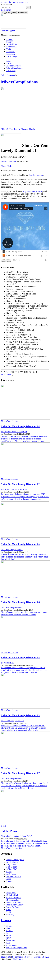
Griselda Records (13, 897)
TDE (8, 912)
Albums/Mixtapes (13, 66)
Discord (9, 39)
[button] (6, 10)
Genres (6, 920)
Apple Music (11, 44)
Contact (37, 957)
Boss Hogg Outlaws (14, 905)
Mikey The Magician (15, 859)
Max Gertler (11, 867)
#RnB (9, 166)
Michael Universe (13, 876)
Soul (20, 848)
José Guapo (11, 874)
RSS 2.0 (45, 957)
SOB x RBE (11, 869)
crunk (8, 935)
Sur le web (10, 70)
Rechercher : (6, 4)
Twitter (9, 49)
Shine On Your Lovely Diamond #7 (20, 773)
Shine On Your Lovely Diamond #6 (20, 602)
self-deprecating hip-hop (16, 947)
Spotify (9, 42)
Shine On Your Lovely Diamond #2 (20, 484)
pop (8, 943)
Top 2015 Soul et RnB (32, 191)
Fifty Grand (11, 864)
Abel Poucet (18, 959)
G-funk (9, 930)
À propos (28, 957)
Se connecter (17, 957)
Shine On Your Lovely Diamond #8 (20, 544)
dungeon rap (11, 945)
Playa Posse (11, 893)
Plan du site (6, 957)
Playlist (32, 129)
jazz (8, 933)
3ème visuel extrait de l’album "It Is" (16, 836)
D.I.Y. (9, 926)
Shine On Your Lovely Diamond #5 (20, 657)
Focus (8, 63)
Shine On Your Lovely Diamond (15, 129)
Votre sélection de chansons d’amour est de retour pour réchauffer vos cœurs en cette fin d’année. (24, 613)
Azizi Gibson (12, 862)
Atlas (8, 879)
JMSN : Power (9, 831)
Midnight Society (13, 902)
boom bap (10, 940)
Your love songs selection (12, 549)
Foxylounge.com (36, 175)
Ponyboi (9, 881)
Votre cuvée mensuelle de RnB (14, 431)
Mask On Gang (12, 907)
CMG (8, 909)
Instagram (10, 54)
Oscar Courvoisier (8, 161)
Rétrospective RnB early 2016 (14, 489)
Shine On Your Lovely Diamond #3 (20, 715)
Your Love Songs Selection (12, 720)
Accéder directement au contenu (14, 2)
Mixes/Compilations (14, 68)
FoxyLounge (11, 56)
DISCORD (6, 374)
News (8, 61)
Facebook (10, 51)
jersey (8, 938)
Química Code (12, 895)
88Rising (10, 914)
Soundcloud (11, 47)
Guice (8, 871)
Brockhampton (12, 900)
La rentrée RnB (7, 663)
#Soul (3, 166)
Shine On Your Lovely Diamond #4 (20, 426)
